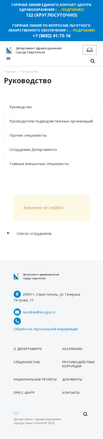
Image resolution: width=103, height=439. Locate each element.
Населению (72, 349)
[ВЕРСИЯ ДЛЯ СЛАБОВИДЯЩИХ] (90, 50)
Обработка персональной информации (46, 329)
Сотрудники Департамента (33, 149)
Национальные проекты (35, 379)
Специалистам (27, 362)
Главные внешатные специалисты (39, 163)
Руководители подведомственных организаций (51, 121)
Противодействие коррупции (78, 364)
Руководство (21, 106)
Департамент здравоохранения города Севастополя (41, 276)
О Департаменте (28, 349)
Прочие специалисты (28, 135)
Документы (72, 379)
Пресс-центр (24, 393)
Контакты (71, 393)
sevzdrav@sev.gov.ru (39, 312)
